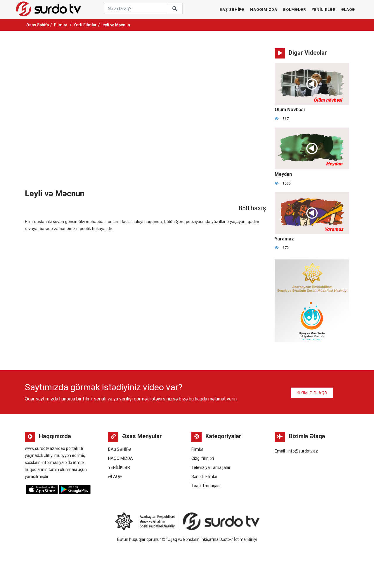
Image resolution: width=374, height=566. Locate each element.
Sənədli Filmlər (204, 476)
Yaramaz (284, 239)
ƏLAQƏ (348, 9)
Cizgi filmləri (202, 458)
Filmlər (60, 25)
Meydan (283, 174)
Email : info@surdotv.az (296, 451)
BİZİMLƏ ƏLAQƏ (312, 392)
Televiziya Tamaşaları (211, 467)
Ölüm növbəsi (290, 109)
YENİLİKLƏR (323, 9)
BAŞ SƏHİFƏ (231, 9)
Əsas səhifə (37, 25)
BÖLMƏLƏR (294, 9)
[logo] (48, 8)
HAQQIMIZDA (263, 9)
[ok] (175, 8)
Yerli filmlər (85, 25)
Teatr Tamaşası (205, 485)
